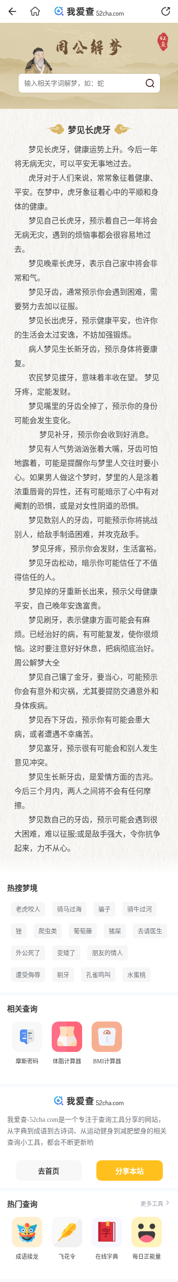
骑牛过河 (139, 909)
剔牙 (63, 974)
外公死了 (28, 952)
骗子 (104, 909)
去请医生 (150, 931)
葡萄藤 (83, 931)
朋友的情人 (107, 952)
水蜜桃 (136, 974)
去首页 (48, 1171)
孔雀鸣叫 (98, 974)
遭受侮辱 (28, 974)
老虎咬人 (28, 909)
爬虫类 (47, 931)
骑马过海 (69, 909)
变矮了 (66, 952)
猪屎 (115, 931)
